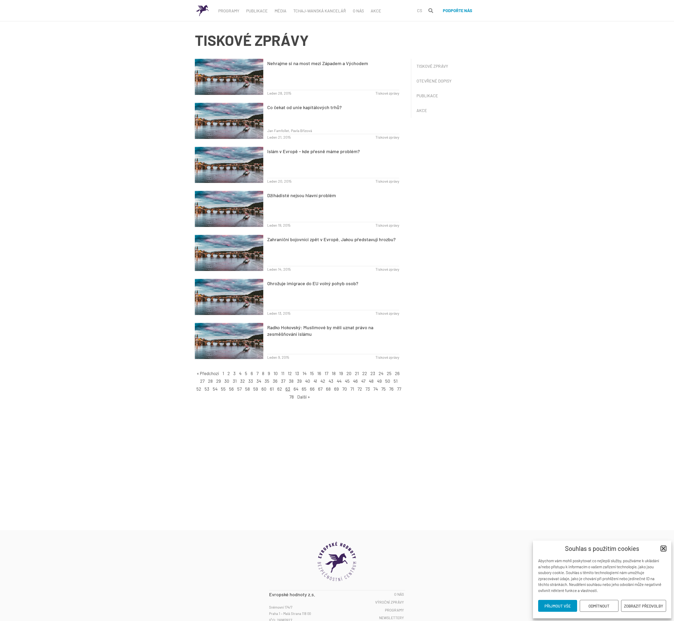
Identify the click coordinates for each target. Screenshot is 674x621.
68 (328, 388)
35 (267, 381)
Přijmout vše (557, 606)
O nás (399, 594)
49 (379, 381)
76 (391, 388)
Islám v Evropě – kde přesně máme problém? (313, 151)
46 (355, 381)
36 (275, 381)
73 (367, 388)
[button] (663, 548)
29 (218, 381)
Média (280, 10)
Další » (303, 396)
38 (291, 381)
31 (235, 381)
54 (215, 388)
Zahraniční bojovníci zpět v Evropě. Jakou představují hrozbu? (331, 239)
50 (387, 381)
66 (312, 388)
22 (364, 373)
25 (389, 373)
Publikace (257, 10)
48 (371, 381)
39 (299, 381)
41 (315, 381)
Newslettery (391, 618)
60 (263, 388)
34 (258, 381)
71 (352, 388)
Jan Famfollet (278, 130)
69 (336, 388)
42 (322, 381)
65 (304, 388)
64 (296, 388)
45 (347, 381)
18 (334, 373)
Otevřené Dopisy (434, 80)
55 (223, 388)
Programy (228, 10)
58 (247, 388)
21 (357, 373)
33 (250, 381)
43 (331, 381)
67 (320, 388)
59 (255, 388)
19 (341, 373)
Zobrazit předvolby (643, 606)
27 (202, 381)
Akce (376, 10)
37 (283, 381)
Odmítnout (598, 606)
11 (282, 373)
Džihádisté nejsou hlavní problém (301, 195)
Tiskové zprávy (387, 93)
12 (290, 373)
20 (348, 373)
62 (279, 388)
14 (304, 373)
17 (326, 373)
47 (363, 381)
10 (276, 373)
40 (307, 381)
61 (272, 388)
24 (381, 373)
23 (372, 373)
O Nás (358, 10)
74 (375, 388)
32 (242, 381)
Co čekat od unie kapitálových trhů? (304, 107)
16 (319, 373)
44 (339, 381)
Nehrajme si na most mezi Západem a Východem (317, 63)
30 (226, 381)
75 (383, 388)
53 (207, 388)
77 (399, 388)
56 (231, 388)
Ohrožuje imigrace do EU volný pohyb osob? (312, 283)
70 (344, 388)
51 (396, 381)
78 (291, 396)
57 (239, 388)
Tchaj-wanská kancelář (319, 10)
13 (297, 373)
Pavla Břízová (301, 130)
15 (312, 373)
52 (198, 388)
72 (360, 388)
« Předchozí (208, 373)
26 (397, 373)
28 (210, 381)
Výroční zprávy (389, 602)
